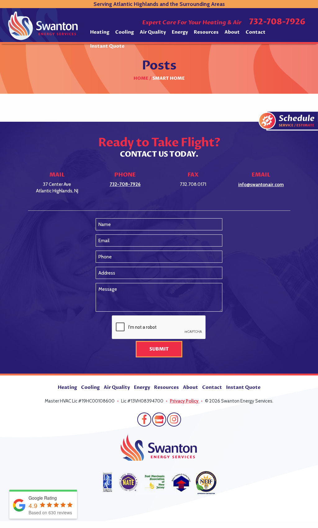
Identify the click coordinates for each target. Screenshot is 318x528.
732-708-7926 (277, 21)
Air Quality (153, 32)
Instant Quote (107, 46)
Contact (256, 32)
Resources (206, 32)
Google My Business (159, 419)
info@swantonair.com (261, 184)
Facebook (144, 419)
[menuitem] (100, 34)
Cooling (124, 32)
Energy (180, 32)
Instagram (174, 419)
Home (141, 78)
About (232, 32)
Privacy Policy (184, 401)
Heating (99, 32)
